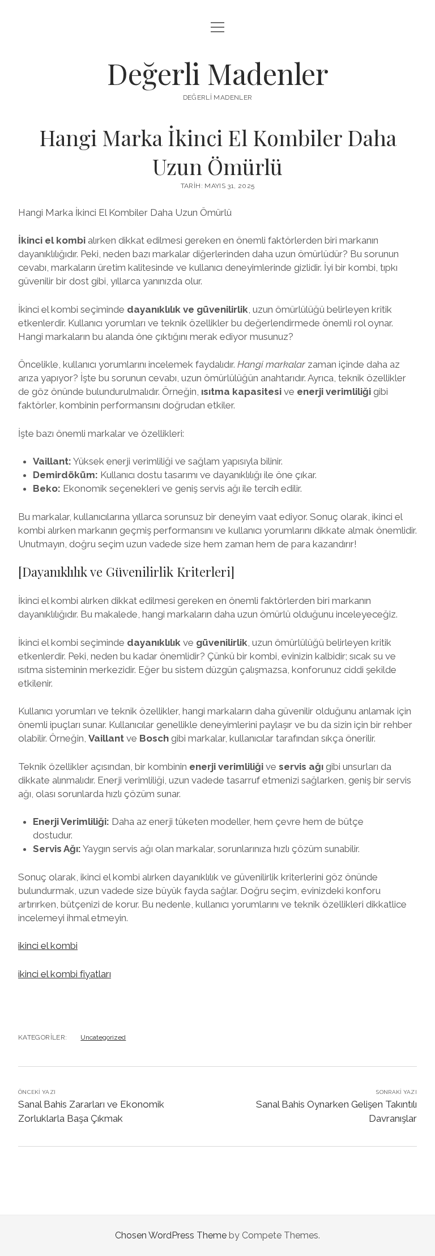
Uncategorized (103, 1037)
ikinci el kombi (48, 945)
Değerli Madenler (218, 73)
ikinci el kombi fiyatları (64, 974)
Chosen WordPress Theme (171, 1235)
